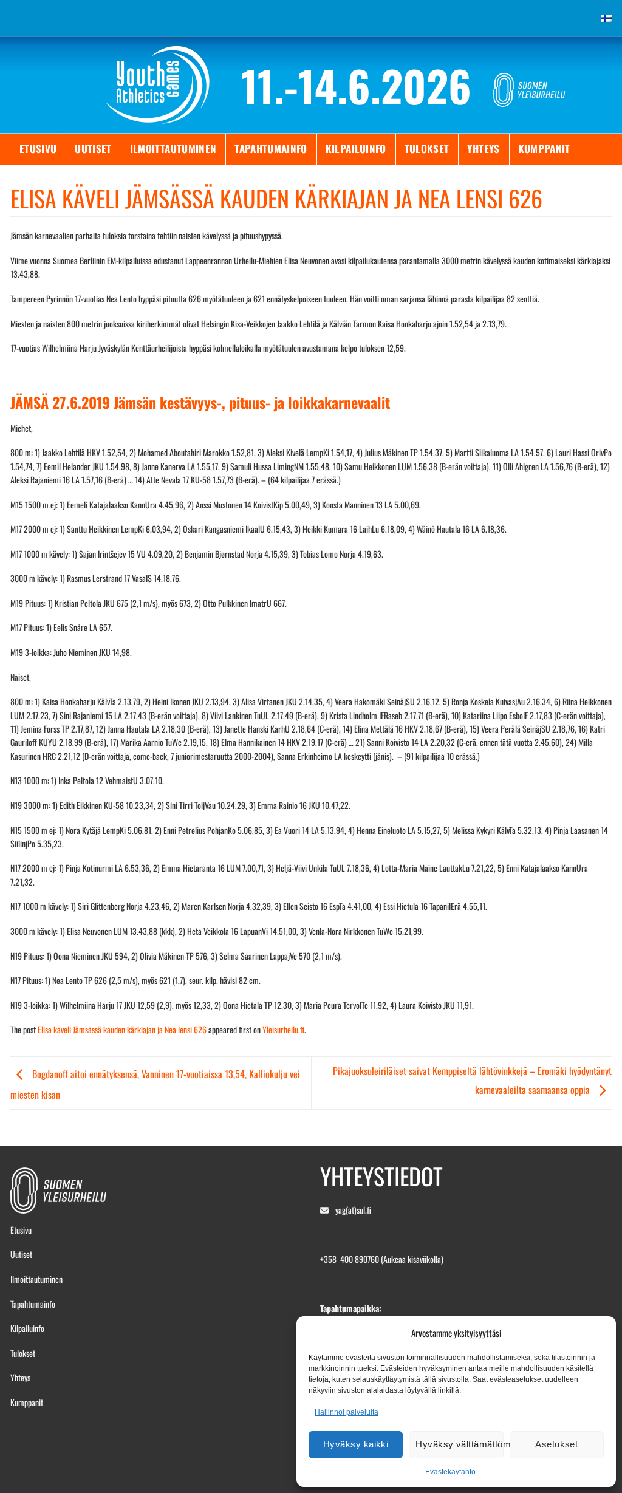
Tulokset (427, 148)
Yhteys (483, 148)
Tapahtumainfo (270, 148)
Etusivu (37, 148)
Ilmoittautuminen (173, 148)
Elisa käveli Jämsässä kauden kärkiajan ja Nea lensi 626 (122, 1029)
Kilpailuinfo (356, 148)
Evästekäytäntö (450, 1471)
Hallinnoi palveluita (346, 1412)
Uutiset (93, 148)
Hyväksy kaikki (355, 1444)
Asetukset (556, 1444)
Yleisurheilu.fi (283, 1029)
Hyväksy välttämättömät (459, 1444)
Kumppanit (544, 148)
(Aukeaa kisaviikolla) (412, 1258)
